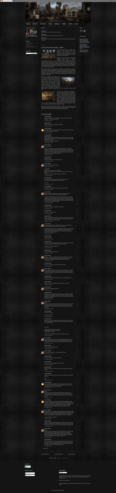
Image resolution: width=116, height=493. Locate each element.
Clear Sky (27, 44)
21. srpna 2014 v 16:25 (48, 364)
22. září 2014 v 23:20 (48, 426)
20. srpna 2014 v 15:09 (48, 343)
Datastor (46, 144)
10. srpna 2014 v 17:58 (48, 142)
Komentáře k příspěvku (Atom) (62, 458)
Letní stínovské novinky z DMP (52, 47)
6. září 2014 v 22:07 (48, 418)
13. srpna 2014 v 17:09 (48, 184)
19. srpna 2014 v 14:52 (48, 308)
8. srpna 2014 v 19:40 (48, 126)
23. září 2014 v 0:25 (48, 437)
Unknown (46, 128)
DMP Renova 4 (54, 32)
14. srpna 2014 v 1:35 (48, 213)
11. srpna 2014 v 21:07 (48, 175)
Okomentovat (45, 448)
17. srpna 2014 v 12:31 (48, 279)
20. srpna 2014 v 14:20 (48, 316)
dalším (63, 230)
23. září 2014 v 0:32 (48, 446)
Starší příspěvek (71, 454)
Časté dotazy (86, 42)
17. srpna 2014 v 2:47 (48, 273)
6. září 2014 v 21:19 (48, 407)
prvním (45, 230)
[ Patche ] (50, 23)
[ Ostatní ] (70, 23)
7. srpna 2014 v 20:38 (48, 120)
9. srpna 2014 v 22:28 (48, 132)
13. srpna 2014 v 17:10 (48, 189)
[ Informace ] (35, 23)
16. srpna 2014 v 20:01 (48, 260)
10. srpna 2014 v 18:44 (48, 154)
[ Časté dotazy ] (43, 23)
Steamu (60, 484)
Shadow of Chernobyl (30, 46)
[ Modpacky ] (57, 23)
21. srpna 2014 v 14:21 (48, 359)
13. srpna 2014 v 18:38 (48, 202)
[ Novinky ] (28, 23)
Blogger (62, 490)
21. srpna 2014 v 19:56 (48, 371)
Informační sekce (83, 41)
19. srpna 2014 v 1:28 (48, 284)
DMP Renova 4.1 (56, 35)
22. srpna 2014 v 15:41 (48, 380)
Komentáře (28, 475)
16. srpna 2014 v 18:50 (48, 221)
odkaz (87, 51)
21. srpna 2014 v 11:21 (48, 348)
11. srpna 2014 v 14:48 (48, 161)
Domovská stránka (59, 454)
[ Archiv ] (76, 23)
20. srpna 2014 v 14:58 (48, 335)
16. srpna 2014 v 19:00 (48, 233)
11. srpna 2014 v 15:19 (48, 166)
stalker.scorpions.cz (83, 483)
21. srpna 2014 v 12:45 (48, 353)
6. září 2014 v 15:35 (48, 397)
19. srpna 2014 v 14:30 (48, 298)
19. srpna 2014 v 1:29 (48, 290)
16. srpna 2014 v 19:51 (48, 247)
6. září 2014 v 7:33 (47, 387)
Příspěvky (28, 473)
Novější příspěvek (45, 454)
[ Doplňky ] (64, 23)
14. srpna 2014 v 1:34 (48, 208)
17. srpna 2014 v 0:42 (48, 266)
